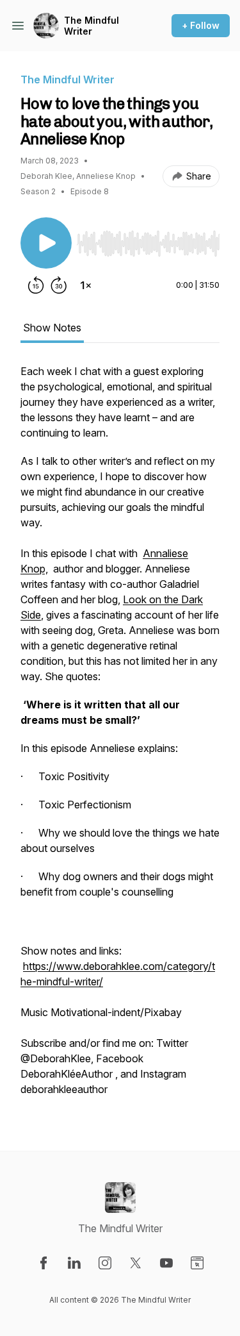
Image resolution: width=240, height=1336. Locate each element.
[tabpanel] (120, 736)
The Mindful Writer (91, 26)
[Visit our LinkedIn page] (74, 1263)
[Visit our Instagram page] (105, 1263)
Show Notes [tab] (52, 327)
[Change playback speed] (86, 285)
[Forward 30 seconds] (59, 285)
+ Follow (201, 25)
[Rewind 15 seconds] (36, 285)
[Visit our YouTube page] (166, 1263)
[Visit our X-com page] (135, 1263)
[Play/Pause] (46, 243)
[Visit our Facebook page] (43, 1263)
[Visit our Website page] (197, 1263)
